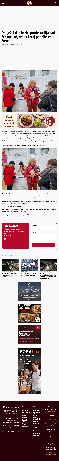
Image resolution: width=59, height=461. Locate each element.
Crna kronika (26, 413)
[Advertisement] (29, 18)
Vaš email (34, 226)
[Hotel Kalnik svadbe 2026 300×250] (29, 301)
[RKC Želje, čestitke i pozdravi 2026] (29, 344)
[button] (3, 3)
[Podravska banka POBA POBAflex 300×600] (29, 393)
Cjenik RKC (50, 425)
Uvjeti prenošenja (37, 418)
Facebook (36, 431)
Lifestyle (25, 418)
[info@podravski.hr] (5, 239)
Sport (24, 415)
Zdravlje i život (25, 421)
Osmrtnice (25, 426)
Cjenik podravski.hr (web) (50, 423)
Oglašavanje (37, 413)
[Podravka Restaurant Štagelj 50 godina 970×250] (29, 128)
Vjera (24, 424)
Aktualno (25, 410)
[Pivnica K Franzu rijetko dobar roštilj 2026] (29, 322)
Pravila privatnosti (36, 422)
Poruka (34, 233)
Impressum (36, 410)
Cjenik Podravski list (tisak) (51, 422)
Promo (35, 415)
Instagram (36, 433)
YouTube (36, 436)
